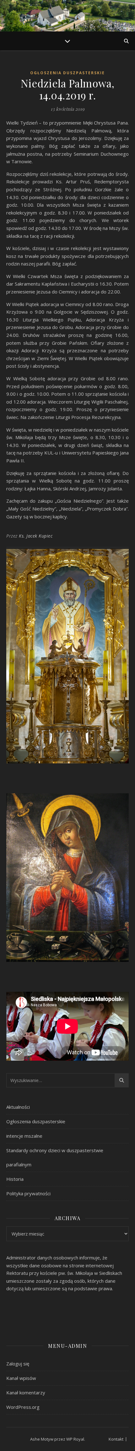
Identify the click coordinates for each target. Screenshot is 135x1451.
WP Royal (75, 1439)
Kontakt (116, 1439)
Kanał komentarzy (25, 1392)
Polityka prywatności (28, 1193)
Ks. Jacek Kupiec (35, 536)
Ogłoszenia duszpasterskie (67, 72)
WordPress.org (23, 1407)
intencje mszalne (24, 1136)
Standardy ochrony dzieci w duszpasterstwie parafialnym (54, 1157)
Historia (15, 1179)
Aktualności (18, 1107)
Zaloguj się (17, 1363)
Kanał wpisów (21, 1378)
